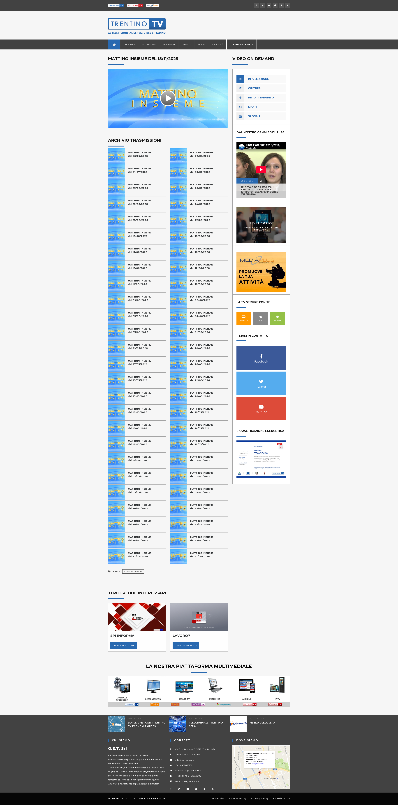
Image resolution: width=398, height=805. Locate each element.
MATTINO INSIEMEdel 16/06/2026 (202, 250)
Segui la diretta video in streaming (261, 228)
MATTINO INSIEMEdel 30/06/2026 (202, 170)
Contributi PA (281, 798)
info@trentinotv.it (184, 760)
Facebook (261, 354)
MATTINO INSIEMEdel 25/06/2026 (139, 202)
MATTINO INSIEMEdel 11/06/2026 (139, 282)
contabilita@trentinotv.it (188, 770)
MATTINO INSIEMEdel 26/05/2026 (202, 362)
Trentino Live (261, 222)
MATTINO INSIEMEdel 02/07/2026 (202, 154)
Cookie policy (237, 798)
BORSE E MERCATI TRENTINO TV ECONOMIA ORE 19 (108, 724)
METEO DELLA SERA (224, 722)
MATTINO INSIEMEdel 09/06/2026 (139, 298)
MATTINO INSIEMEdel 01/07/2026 (139, 170)
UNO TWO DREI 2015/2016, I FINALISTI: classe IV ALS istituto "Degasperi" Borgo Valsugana (260, 191)
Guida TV (186, 44)
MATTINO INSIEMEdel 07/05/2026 (139, 474)
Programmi (168, 44)
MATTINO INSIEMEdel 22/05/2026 (202, 378)
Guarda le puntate (135, 645)
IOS (260, 317)
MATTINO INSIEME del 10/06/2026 (202, 282)
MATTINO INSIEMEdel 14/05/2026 (202, 426)
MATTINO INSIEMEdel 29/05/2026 (139, 346)
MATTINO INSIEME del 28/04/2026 (139, 522)
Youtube (261, 405)
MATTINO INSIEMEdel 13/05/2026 (139, 442)
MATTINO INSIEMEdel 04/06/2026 (202, 314)
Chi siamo (129, 44)
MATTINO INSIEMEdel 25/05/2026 (139, 378)
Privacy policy (259, 798)
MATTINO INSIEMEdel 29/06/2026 (139, 186)
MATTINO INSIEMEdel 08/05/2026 (202, 458)
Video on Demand (133, 571)
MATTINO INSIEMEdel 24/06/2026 (202, 202)
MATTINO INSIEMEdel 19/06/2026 (139, 234)
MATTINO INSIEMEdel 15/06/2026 (139, 266)
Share (201, 44)
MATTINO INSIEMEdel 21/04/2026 (202, 554)
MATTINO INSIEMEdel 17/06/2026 (139, 250)
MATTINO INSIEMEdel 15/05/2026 (139, 426)
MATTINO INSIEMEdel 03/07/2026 (139, 154)
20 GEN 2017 (247, 181)
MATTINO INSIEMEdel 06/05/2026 (202, 474)
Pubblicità (217, 44)
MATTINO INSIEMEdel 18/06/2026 (202, 234)
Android (277, 317)
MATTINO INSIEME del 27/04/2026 (202, 522)
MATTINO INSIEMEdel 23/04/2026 (202, 538)
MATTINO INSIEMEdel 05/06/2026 (139, 314)
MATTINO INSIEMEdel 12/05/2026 (202, 442)
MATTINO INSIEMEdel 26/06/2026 (202, 186)
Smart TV (243, 317)
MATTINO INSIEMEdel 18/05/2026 (202, 410)
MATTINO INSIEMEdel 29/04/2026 (202, 506)
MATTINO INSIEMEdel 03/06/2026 (139, 330)
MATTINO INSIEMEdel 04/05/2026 (202, 490)
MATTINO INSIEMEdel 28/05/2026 (202, 346)
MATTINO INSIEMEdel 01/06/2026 (202, 330)
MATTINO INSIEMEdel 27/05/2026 (139, 362)
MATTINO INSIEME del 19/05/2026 (139, 410)
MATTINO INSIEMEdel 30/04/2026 (139, 506)
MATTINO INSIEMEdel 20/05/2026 (202, 394)
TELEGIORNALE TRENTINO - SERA (168, 724)
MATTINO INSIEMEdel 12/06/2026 (202, 266)
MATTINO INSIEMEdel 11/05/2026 (139, 458)
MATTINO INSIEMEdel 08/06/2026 (202, 298)
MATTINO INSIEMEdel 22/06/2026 (202, 218)
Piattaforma (148, 44)
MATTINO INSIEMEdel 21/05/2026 (139, 394)
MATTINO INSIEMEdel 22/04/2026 (139, 554)
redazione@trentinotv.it (188, 781)
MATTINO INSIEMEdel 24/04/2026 (139, 538)
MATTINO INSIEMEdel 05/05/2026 (139, 490)
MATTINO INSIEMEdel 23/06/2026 (139, 218)
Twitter (261, 380)
